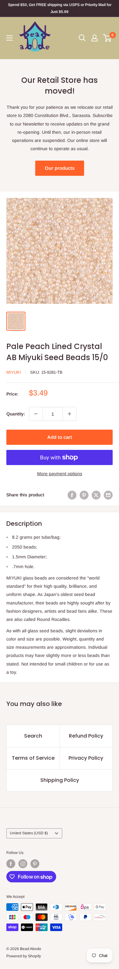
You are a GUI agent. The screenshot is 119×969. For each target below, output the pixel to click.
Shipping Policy (59, 780)
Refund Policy (86, 735)
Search (33, 735)
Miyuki (13, 372)
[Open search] (82, 37)
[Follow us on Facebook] (10, 863)
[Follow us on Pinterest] (34, 863)
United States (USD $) (29, 833)
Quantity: (15, 413)
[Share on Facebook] (72, 494)
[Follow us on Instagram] (22, 863)
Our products (60, 168)
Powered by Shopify (23, 956)
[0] (107, 38)
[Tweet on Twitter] (96, 494)
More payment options (59, 473)
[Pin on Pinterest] (84, 494)
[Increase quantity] (69, 413)
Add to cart (59, 437)
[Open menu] (9, 37)
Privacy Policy (86, 758)
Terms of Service (33, 758)
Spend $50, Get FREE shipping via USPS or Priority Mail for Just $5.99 (59, 8)
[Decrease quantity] (36, 413)
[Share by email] (108, 494)
